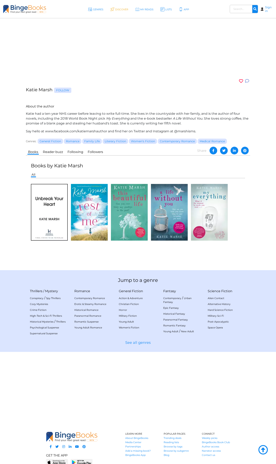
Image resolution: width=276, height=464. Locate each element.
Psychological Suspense (44, 327)
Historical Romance (86, 309)
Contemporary (172, 298)
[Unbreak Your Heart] (49, 212)
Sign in (268, 9)
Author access (210, 446)
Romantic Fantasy (174, 325)
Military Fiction (128, 315)
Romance (82, 291)
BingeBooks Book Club (216, 442)
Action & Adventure (131, 298)
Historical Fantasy (174, 313)
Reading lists (171, 442)
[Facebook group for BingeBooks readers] (51, 447)
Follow (62, 90)
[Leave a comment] (247, 81)
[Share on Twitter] (224, 150)
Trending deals (172, 438)
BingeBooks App (135, 455)
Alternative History (219, 304)
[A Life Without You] (169, 212)
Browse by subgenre (176, 450)
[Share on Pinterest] (245, 150)
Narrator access (211, 450)
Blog (166, 455)
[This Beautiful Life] (129, 212)
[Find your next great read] (24, 9)
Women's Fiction (129, 327)
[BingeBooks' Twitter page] (57, 447)
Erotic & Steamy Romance (90, 304)
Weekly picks (209, 438)
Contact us (208, 455)
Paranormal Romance (87, 315)
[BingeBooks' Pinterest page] (84, 447)
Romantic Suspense (86, 321)
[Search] (255, 9)
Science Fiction (220, 291)
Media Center (133, 442)
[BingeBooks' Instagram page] (63, 447)
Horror (123, 309)
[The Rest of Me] (89, 212)
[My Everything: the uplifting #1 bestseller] (209, 212)
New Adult (187, 331)
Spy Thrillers (53, 298)
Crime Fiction (38, 309)
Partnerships (133, 446)
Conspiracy (36, 298)
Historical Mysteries (42, 321)
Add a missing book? (138, 450)
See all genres (138, 342)
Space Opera (215, 327)
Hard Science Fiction (220, 309)
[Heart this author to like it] (241, 81)
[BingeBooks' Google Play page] (82, 462)
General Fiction (131, 291)
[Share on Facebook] (213, 150)
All (33, 174)
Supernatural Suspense (44, 333)
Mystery (51, 291)
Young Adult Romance (88, 327)
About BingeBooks (136, 438)
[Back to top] (263, 450)
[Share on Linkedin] (234, 150)
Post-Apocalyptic (218, 321)
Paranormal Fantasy (175, 319)
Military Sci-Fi (216, 315)
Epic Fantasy (171, 307)
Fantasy (169, 291)
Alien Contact (216, 298)
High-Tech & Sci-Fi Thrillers (46, 315)
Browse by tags (173, 446)
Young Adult (126, 321)
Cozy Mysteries (39, 304)
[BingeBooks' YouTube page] (77, 447)
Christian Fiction (129, 304)
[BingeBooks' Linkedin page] (70, 447)
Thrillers (36, 291)
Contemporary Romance (89, 298)
